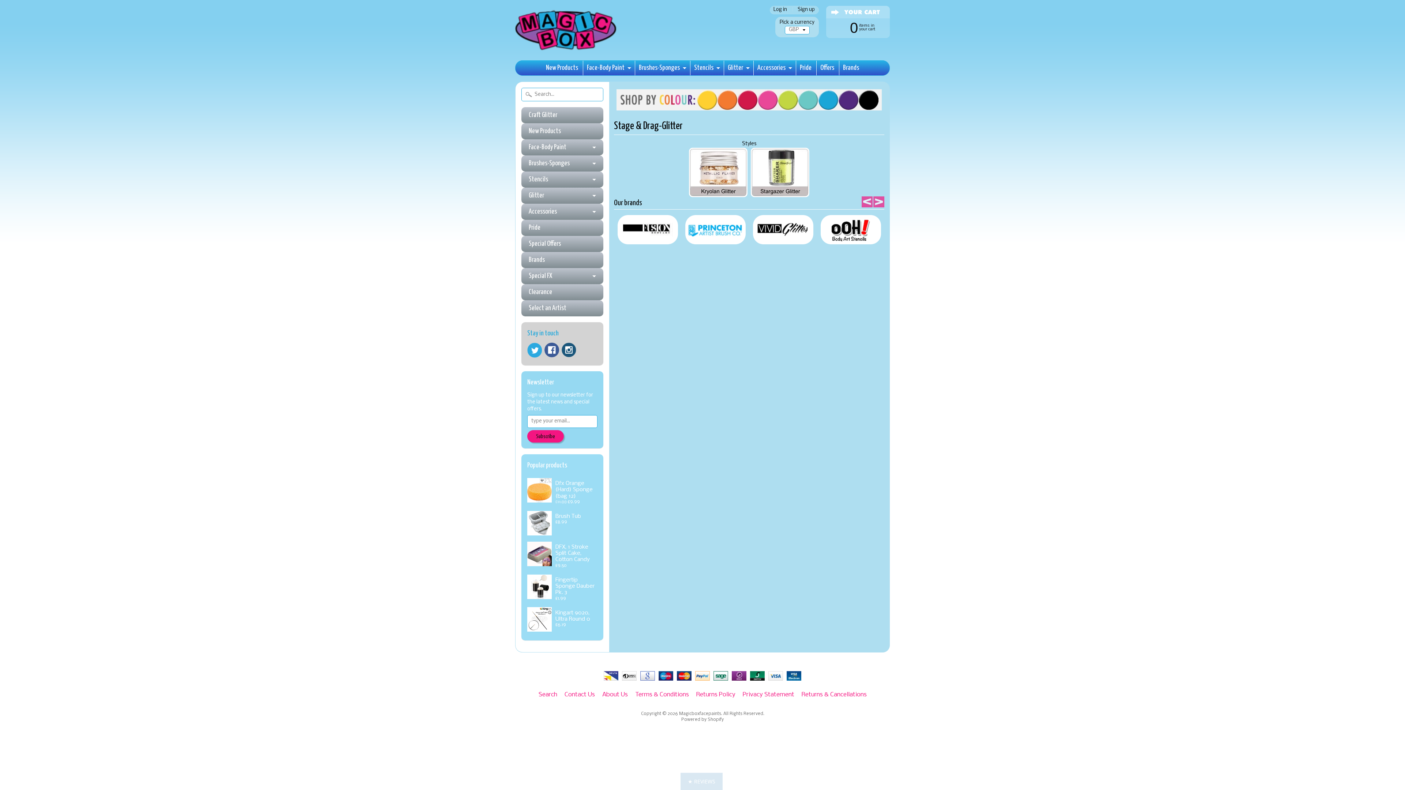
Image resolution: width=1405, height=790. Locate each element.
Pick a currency (797, 22)
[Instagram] (569, 350)
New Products (562, 67)
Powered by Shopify (702, 720)
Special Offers (545, 243)
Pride (806, 67)
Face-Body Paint (606, 67)
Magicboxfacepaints (700, 714)
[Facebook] (551, 350)
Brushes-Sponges (659, 67)
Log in (780, 10)
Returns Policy (715, 694)
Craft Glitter (543, 115)
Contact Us (580, 694)
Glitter (735, 67)
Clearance (540, 292)
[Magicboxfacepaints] (566, 50)
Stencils (703, 67)
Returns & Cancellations (834, 694)
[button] (702, 781)
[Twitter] (534, 350)
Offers (827, 67)
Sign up (806, 10)
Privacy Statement (768, 694)
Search (548, 694)
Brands (851, 67)
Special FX (540, 275)
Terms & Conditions (662, 694)
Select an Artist (547, 308)
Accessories (771, 67)
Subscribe (545, 436)
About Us (615, 694)
